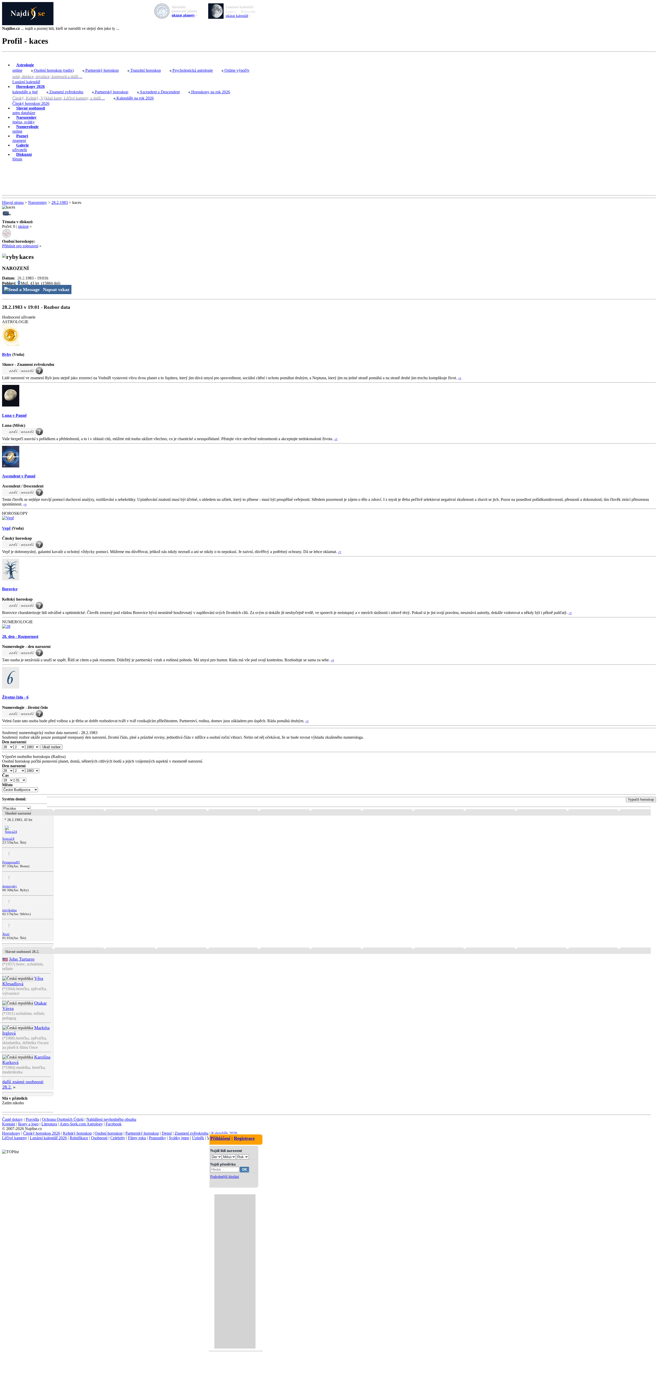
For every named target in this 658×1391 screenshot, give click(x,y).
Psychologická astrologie (192, 70)
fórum (22, 156)
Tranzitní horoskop (145, 70)
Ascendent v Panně (18, 476)
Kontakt (8, 1124)
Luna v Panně (14, 415)
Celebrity (117, 1138)
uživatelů (20, 147)
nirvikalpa (9, 910)
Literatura (49, 1124)
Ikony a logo (28, 1124)
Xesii (6, 934)
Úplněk (198, 1138)
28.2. (21, 278)
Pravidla (32, 1119)
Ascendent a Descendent (159, 92)
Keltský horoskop (77, 1133)
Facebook (114, 1124)
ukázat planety (183, 15)
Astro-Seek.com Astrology (81, 1124)
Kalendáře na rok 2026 (134, 98)
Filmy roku (137, 1138)
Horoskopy (11, 1133)
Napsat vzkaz (56, 289)
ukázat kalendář (237, 16)
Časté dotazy (12, 1119)
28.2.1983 (59, 202)
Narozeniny (37, 202)
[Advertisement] (329, 178)
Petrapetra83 (11, 862)
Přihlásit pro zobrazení (20, 246)
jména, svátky (24, 119)
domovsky (9, 886)
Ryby (6, 354)
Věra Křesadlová (22, 981)
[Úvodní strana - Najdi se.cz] (329, 14)
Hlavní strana (13, 202)
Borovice (9, 589)
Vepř (6, 528)
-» (459, 378)
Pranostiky (157, 1138)
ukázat (23, 226)
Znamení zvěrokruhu (65, 92)
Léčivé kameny (14, 1138)
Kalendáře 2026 (224, 1133)
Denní (167, 1133)
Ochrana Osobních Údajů (63, 1119)
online (23, 68)
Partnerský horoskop (101, 70)
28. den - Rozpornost (20, 636)
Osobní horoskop (109, 1133)
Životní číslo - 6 (15, 697)
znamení (20, 138)
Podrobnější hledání (224, 1177)
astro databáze (28, 110)
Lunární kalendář (26, 82)
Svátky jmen (179, 1138)
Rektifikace (79, 1138)
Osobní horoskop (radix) (53, 70)
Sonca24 (8, 839)
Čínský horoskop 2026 (30, 103)
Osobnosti (99, 1138)
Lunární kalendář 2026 (48, 1138)
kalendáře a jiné (28, 89)
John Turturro (21, 959)
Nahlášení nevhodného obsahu (111, 1119)
